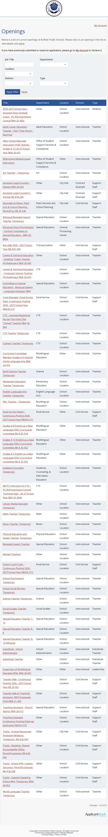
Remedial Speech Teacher (16, 544)
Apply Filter (12, 91)
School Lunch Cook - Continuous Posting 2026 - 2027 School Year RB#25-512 (18, 568)
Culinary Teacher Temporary (18, 343)
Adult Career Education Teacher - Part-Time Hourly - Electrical (18, 130)
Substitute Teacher (13, 659)
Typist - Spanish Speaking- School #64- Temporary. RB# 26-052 (18, 781)
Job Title (9, 59)
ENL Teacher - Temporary (16, 401)
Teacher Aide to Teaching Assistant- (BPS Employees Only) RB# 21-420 (17, 697)
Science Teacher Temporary (17, 598)
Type (42, 78)
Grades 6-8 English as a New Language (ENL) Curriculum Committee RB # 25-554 (18, 429)
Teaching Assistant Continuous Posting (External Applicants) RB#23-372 (18, 721)
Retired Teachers (12, 554)
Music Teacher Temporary (17, 524)
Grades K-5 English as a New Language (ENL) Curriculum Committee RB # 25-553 (18, 457)
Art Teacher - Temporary (16, 172)
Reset (24, 91)
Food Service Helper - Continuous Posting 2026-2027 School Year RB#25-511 (18, 415)
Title (5, 102)
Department (46, 59)
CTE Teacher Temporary (16, 333)
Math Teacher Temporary (16, 513)
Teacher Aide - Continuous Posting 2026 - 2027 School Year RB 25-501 (17, 683)
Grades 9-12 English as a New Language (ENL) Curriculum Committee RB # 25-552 (18, 443)
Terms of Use (60, 834)
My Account (100, 25)
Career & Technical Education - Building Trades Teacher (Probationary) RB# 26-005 (18, 259)
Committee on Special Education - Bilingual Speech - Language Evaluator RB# (18, 287)
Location (9, 68)
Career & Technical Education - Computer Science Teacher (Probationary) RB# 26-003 (18, 273)
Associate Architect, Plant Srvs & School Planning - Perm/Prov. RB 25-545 (16, 207)
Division (9, 78)
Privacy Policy (47, 834)
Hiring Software (66, 832)
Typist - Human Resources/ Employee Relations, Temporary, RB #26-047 (17, 735)
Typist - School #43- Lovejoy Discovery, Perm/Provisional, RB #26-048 (18, 767)
